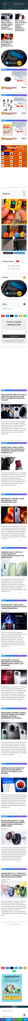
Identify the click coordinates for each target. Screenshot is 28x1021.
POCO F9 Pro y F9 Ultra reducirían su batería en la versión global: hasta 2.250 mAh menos (12, 662)
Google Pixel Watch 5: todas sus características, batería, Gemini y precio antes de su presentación (13, 823)
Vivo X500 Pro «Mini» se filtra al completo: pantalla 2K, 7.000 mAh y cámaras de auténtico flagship (14, 397)
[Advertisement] (11, 177)
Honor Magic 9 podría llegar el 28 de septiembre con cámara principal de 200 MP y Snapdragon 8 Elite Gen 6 (13, 715)
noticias (3, 390)
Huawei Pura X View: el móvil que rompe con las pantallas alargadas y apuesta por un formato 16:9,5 (13, 449)
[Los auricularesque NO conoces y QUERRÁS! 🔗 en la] (14, 212)
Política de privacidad (7, 1010)
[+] (14, 436)
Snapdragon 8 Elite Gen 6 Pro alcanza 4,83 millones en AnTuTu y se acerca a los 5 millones (12, 770)
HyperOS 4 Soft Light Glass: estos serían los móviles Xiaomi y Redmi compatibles (13, 606)
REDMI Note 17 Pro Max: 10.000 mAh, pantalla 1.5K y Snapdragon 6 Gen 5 (12, 500)
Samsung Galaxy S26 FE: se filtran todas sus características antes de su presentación (12, 554)
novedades (4, 443)
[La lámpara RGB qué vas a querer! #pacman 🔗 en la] (14, 238)
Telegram (3, 69)
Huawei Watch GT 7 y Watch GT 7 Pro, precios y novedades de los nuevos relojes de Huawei (14, 875)
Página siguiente (16, 924)
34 (11, 924)
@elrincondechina (7, 308)
